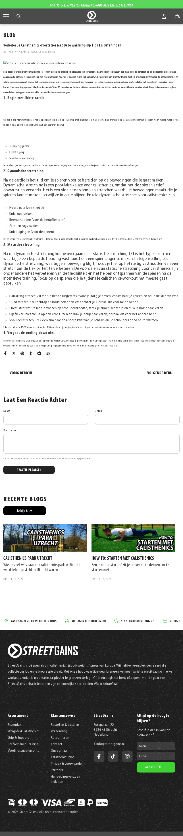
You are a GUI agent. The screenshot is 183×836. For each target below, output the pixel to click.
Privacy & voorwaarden (67, 764)
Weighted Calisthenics (24, 731)
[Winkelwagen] (177, 16)
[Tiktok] (113, 756)
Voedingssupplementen (25, 751)
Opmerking (9, 430)
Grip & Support (18, 738)
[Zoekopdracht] (18, 16)
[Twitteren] (14, 353)
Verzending (59, 731)
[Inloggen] (164, 16)
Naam (6, 411)
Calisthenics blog (63, 757)
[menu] (6, 16)
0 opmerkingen (47, 52)
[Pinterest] (22, 353)
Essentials (15, 725)
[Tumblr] (31, 353)
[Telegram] (39, 353)
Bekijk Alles (24, 510)
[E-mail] (48, 353)
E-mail (98, 411)
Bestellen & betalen (65, 725)
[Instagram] (127, 756)
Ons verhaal (59, 751)
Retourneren (60, 738)
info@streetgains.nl (110, 744)
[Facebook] (5, 353)
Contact (56, 744)
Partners (57, 770)
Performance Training (23, 744)
